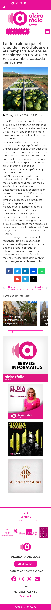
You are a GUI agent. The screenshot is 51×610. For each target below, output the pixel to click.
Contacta (25, 517)
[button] (47, 31)
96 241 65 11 (25, 595)
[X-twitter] (21, 3)
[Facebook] (12, 3)
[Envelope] (25, 3)
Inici (25, 513)
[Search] (4, 7)
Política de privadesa (25, 520)
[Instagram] (17, 3)
